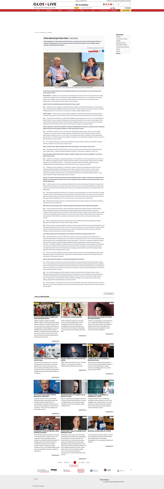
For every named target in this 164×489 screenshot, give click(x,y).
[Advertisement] (82, 21)
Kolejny (82, 462)
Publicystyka (43, 32)
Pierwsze (60, 462)
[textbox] (122, 4)
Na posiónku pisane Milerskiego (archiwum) (113, 481)
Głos (37, 32)
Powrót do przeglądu (108, 293)
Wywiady (50, 32)
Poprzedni (66, 462)
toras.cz (42, 486)
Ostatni (88, 462)
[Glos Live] (45, 3)
